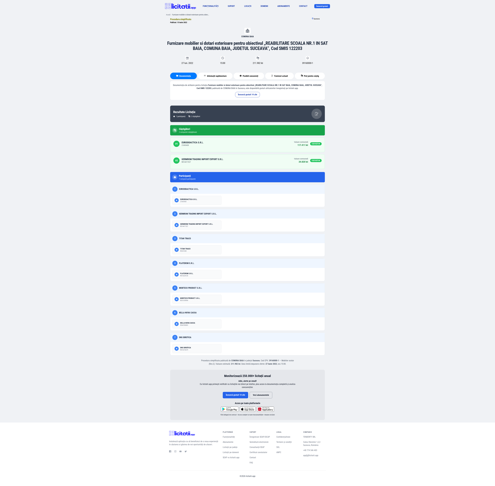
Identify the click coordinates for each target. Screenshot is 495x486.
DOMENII (264, 6)
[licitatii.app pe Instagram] (175, 451)
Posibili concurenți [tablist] (250, 76)
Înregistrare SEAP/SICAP (260, 437)
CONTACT (303, 6)
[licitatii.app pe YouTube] (180, 451)
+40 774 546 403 (310, 450)
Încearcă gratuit (322, 6)
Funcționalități (229, 437)
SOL (278, 447)
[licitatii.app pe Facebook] (170, 451)
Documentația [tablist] (185, 76)
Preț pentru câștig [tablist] (311, 76)
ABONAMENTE (283, 6)
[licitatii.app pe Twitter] (186, 451)
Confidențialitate (283, 437)
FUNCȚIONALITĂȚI (210, 6)
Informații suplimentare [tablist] (217, 76)
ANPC (278, 452)
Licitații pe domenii (231, 452)
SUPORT (231, 6)
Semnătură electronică (259, 442)
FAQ (251, 462)
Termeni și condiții (284, 442)
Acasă (168, 15)
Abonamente (228, 442)
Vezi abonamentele (261, 395)
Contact (253, 457)
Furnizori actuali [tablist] (281, 76)
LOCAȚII (247, 6)
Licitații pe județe (230, 447)
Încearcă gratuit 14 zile (247, 94)
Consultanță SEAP (257, 447)
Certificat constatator (258, 452)
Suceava (317, 19)
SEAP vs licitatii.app (231, 457)
